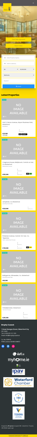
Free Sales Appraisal (18, 39)
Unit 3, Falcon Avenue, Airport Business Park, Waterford (17, 123)
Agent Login (11, 428)
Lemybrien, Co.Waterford (11, 202)
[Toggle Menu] (33, 3)
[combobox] (18, 58)
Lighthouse (25, 435)
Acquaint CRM (18, 426)
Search (19, 86)
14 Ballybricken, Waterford (11, 308)
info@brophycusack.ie (12, 335)
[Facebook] (2, 346)
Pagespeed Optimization (15, 435)
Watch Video (19, 46)
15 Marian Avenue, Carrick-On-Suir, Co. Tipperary (15, 237)
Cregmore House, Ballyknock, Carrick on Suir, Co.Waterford (18, 163)
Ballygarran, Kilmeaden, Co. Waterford (15, 275)
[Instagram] (13, 346)
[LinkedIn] (8, 346)
